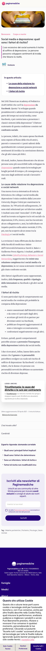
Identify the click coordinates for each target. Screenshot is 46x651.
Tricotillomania (11, 394)
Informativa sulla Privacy (22, 510)
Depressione (7, 167)
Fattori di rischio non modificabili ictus (20, 465)
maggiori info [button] (27, 639)
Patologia (5, 234)
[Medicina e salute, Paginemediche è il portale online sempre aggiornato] (11, 3)
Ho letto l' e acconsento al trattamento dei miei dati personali (23, 511)
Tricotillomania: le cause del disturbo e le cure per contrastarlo (23, 388)
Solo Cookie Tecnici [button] (7, 647)
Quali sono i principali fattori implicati (20, 450)
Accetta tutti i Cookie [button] (38, 647)
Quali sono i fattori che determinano (19, 455)
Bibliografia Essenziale (9, 415)
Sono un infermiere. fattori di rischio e (20, 460)
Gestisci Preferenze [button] (23, 647)
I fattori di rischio (17, 91)
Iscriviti (23, 518)
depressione (29, 105)
